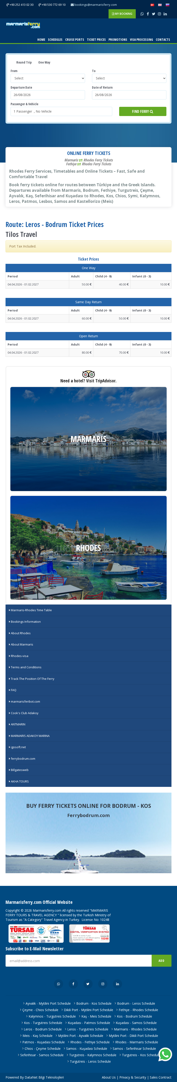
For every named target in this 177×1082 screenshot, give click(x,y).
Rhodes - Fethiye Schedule (90, 1042)
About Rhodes (20, 633)
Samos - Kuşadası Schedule (86, 1048)
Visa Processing (141, 39)
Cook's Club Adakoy (24, 713)
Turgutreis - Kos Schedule (141, 1055)
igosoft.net (18, 747)
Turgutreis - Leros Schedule (90, 1061)
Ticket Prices (96, 39)
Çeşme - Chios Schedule (40, 1010)
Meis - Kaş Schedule (38, 1035)
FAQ (13, 690)
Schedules (55, 39)
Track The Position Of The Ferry (32, 679)
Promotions (118, 39)
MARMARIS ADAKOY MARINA (30, 736)
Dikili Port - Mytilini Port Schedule (88, 1010)
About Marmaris (21, 644)
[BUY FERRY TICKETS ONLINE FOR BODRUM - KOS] (88, 833)
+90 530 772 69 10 (53, 5)
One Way (44, 62)
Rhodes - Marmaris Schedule (136, 1042)
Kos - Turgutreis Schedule (43, 1023)
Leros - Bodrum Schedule (43, 1029)
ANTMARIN (17, 724)
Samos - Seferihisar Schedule (134, 1048)
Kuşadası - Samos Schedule (136, 1023)
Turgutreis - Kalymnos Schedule (92, 1055)
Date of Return (102, 87)
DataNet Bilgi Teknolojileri (44, 1077)
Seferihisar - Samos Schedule (42, 1055)
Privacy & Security (132, 1077)
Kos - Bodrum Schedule (134, 1016)
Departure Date (21, 87)
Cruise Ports (74, 39)
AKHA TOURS (19, 781)
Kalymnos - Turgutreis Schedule (52, 1016)
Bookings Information (25, 622)
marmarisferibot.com (25, 701)
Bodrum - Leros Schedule (136, 1003)
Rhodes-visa (19, 656)
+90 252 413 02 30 (21, 5)
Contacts (163, 39)
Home (41, 39)
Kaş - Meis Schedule (96, 1016)
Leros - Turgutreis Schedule (87, 1029)
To (93, 71)
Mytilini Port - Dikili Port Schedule (133, 1035)
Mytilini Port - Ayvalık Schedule (80, 1035)
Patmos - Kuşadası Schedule (43, 1042)
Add (162, 960)
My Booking (123, 14)
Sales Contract (160, 1077)
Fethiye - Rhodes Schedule (138, 1010)
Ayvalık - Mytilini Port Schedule (48, 1003)
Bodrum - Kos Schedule (94, 1003)
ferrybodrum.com (22, 758)
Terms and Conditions (25, 667)
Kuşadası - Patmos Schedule (89, 1023)
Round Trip (24, 62)
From (14, 71)
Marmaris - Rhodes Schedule (135, 1029)
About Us (109, 1077)
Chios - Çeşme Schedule (43, 1048)
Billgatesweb (19, 770)
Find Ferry (141, 111)
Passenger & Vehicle (24, 104)
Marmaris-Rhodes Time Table (31, 610)
